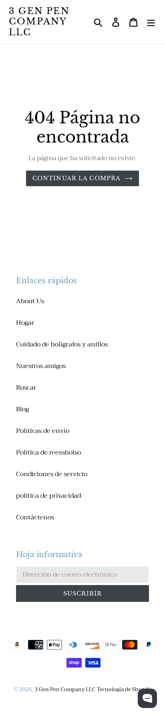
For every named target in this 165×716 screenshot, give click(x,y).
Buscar (26, 387)
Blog (22, 409)
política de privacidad (48, 495)
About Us (30, 301)
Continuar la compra (76, 178)
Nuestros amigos (41, 366)
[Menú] (151, 22)
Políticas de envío (42, 430)
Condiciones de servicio (51, 474)
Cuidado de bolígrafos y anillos (62, 344)
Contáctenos (35, 517)
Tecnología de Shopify (124, 689)
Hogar (25, 322)
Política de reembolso (48, 452)
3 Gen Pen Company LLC (39, 22)
